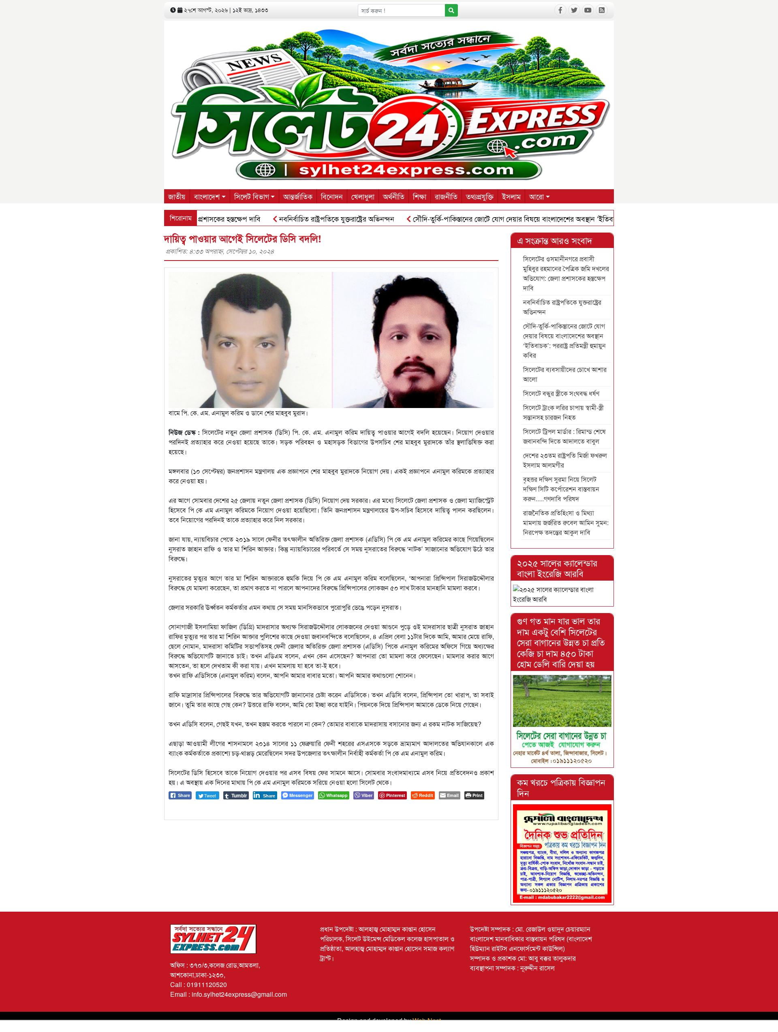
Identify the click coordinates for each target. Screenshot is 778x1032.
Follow (366, 185)
